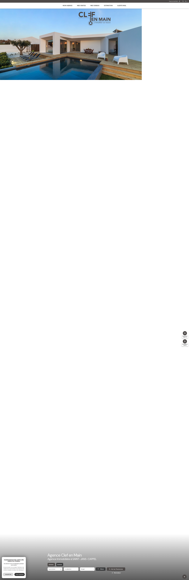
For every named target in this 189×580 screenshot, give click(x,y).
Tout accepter (19, 574)
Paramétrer (8, 574)
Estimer (59, 564)
